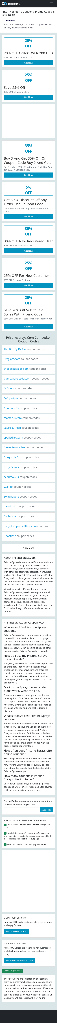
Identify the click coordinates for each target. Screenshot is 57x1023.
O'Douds (18, 388)
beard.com (19, 506)
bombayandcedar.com (26, 378)
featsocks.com (22, 418)
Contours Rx (20, 408)
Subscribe (46, 809)
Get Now (28, 62)
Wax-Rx (17, 487)
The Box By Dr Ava (24, 349)
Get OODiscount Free (16, 931)
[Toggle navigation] (51, 3)
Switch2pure (20, 496)
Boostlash (19, 536)
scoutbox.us (20, 477)
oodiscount (11, 3)
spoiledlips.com (22, 437)
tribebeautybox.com (25, 369)
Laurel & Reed (21, 428)
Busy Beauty (20, 467)
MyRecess (19, 516)
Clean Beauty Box (23, 447)
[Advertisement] (28, 120)
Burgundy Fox (21, 457)
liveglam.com (21, 359)
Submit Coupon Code (12, 970)
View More (28, 547)
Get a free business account (20, 960)
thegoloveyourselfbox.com (29, 526)
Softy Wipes (20, 398)
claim (22, 994)
